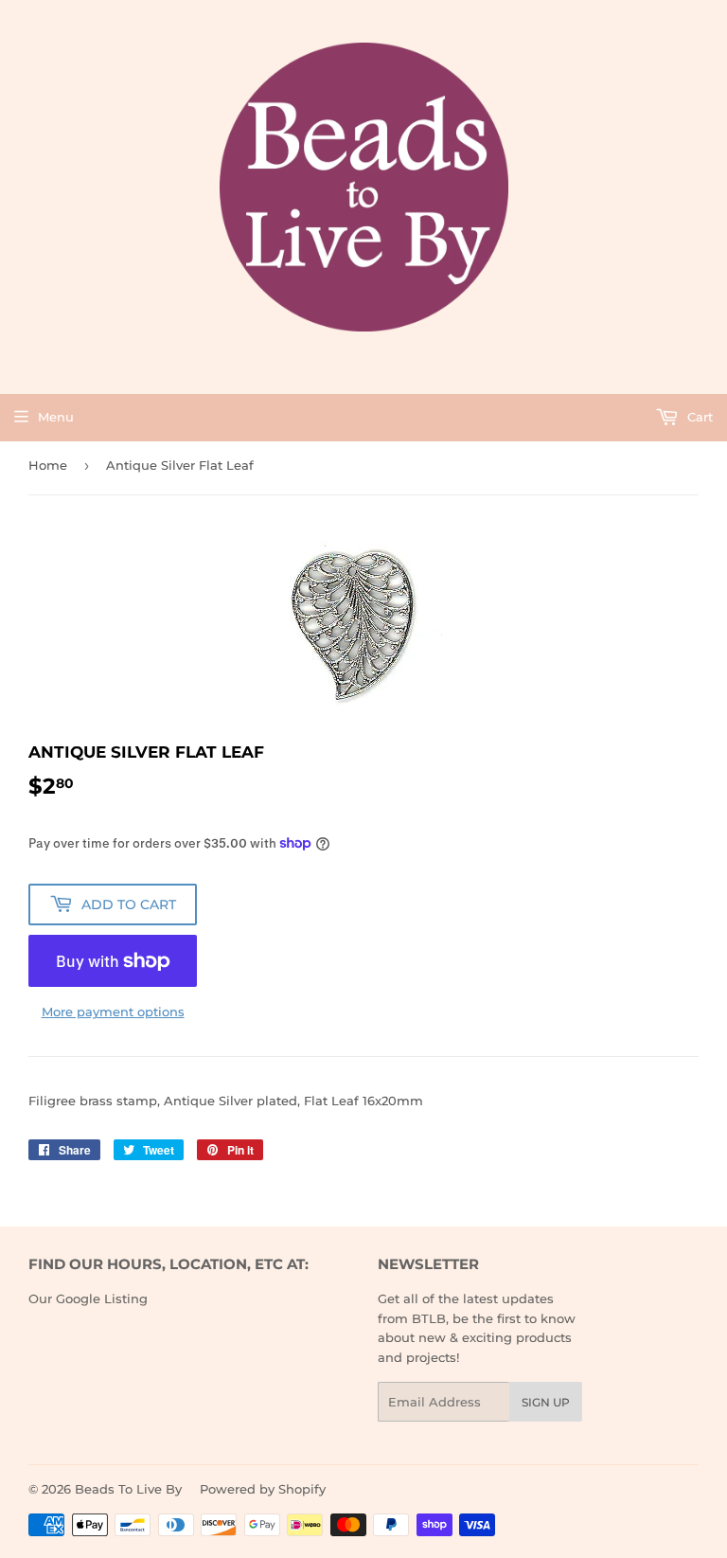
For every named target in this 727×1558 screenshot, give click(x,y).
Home (47, 465)
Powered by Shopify (263, 1488)
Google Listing (102, 1298)
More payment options (113, 1011)
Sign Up (546, 1402)
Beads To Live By (128, 1488)
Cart (698, 416)
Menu (56, 416)
